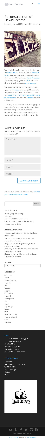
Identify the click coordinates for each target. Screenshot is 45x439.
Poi (5, 301)
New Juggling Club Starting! (13, 214)
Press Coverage (10, 369)
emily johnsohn (9, 243)
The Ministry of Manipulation (14, 352)
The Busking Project (11, 349)
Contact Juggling (10, 280)
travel (6, 319)
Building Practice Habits (12, 224)
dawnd (9, 24)
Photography (9, 299)
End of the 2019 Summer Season (16, 219)
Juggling (7, 291)
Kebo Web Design (25, 433)
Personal (26, 24)
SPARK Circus (12, 95)
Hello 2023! (8, 216)
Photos (7, 372)
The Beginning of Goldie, (26, 95)
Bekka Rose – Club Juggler (18, 339)
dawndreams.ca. (12, 73)
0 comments (35, 24)
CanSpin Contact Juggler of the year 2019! (19, 221)
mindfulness (8, 293)
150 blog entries (17, 90)
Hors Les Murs (9, 344)
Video (6, 375)
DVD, (28, 80)
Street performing (10, 314)
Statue (6, 309)
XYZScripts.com (31, 437)
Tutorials (7, 322)
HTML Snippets (13, 437)
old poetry (30, 98)
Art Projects (8, 275)
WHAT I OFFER (9, 367)
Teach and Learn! (10, 317)
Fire (5, 285)
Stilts (6, 312)
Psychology (8, 306)
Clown (6, 278)
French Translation (33, 78)
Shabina (7, 254)
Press (6, 304)
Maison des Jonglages (12, 346)
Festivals (7, 283)
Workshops (8, 362)
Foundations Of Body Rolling (14, 364)
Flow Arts (7, 288)
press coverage (30, 83)
